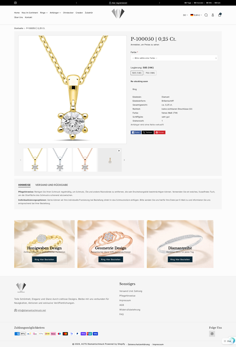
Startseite (18, 28)
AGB (121, 305)
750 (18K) (150, 73)
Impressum (125, 300)
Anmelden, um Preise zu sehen (145, 44)
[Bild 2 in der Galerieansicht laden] (60, 160)
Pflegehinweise (127, 295)
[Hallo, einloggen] (212, 15)
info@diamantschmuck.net (32, 310)
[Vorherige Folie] (76, 3)
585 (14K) (137, 73)
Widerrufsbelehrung (129, 309)
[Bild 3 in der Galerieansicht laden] (85, 160)
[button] (44, 12)
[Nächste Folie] (159, 3)
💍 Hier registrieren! (118, 3)
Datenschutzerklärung (139, 344)
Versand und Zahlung (130, 291)
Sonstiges (127, 284)
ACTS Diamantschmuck (92, 344)
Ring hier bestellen (44, 259)
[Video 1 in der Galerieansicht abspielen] (110, 160)
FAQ (121, 314)
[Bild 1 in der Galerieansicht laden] (35, 160)
